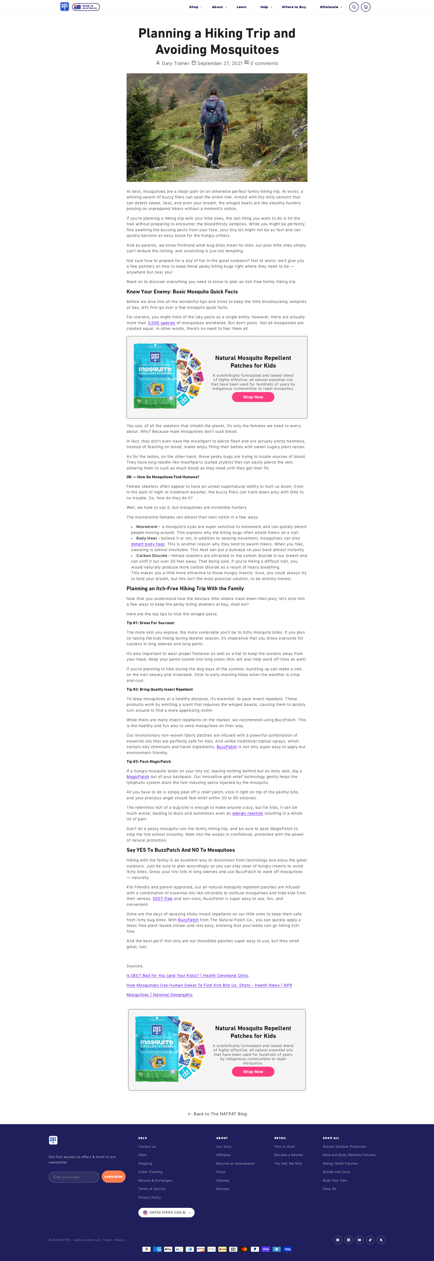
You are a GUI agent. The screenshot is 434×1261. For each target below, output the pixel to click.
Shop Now (253, 397)
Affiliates (223, 1155)
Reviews (222, 1189)
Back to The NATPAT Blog (220, 1113)
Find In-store (284, 1146)
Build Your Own (335, 1180)
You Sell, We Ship (288, 1163)
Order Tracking (150, 1172)
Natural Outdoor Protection (344, 1146)
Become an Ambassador (235, 1163)
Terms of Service (151, 1189)
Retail (280, 1138)
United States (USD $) (167, 1212)
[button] (195, 7)
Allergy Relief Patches (340, 1163)
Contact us (147, 1146)
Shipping (145, 1163)
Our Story (224, 1146)
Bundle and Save (336, 1172)
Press (220, 1172)
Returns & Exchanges (155, 1180)
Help (142, 1138)
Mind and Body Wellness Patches (349, 1155)
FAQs (142, 1155)
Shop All (331, 1138)
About (222, 1138)
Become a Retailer (288, 1155)
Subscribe (113, 1176)
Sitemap (222, 1180)
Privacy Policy (149, 1197)
